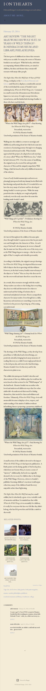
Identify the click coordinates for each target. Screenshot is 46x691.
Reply (12, 619)
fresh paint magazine (32, 590)
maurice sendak (8, 593)
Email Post (7, 586)
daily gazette (21, 590)
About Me (9, 15)
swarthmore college (28, 597)
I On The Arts (18, 4)
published (24, 593)
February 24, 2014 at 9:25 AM (26, 609)
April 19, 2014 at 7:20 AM (27, 624)
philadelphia (17, 593)
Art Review (13, 590)
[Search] (41, 20)
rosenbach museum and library (13, 597)
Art (8, 590)
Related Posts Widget (37, 585)
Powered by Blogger (25, 680)
